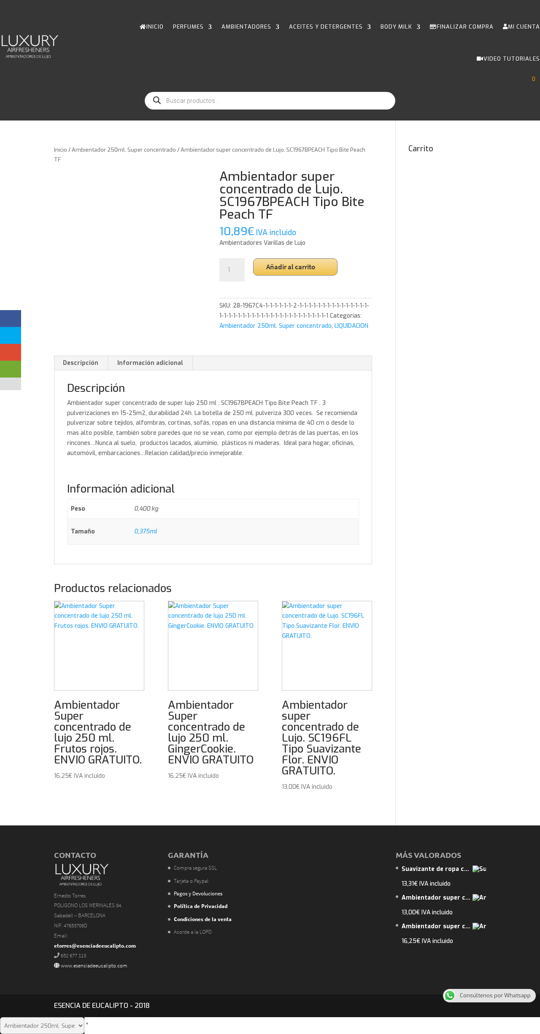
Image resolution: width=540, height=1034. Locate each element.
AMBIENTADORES (246, 26)
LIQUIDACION (351, 326)
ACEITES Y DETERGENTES (326, 26)
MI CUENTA (524, 26)
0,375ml (145, 532)
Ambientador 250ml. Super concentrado (124, 149)
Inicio (60, 149)
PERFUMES (188, 26)
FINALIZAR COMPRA (465, 26)
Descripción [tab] (80, 363)
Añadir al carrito (290, 266)
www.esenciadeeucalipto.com (93, 965)
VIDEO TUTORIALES (511, 58)
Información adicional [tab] (150, 363)
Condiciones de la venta (203, 919)
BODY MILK (396, 26)
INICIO (155, 26)
